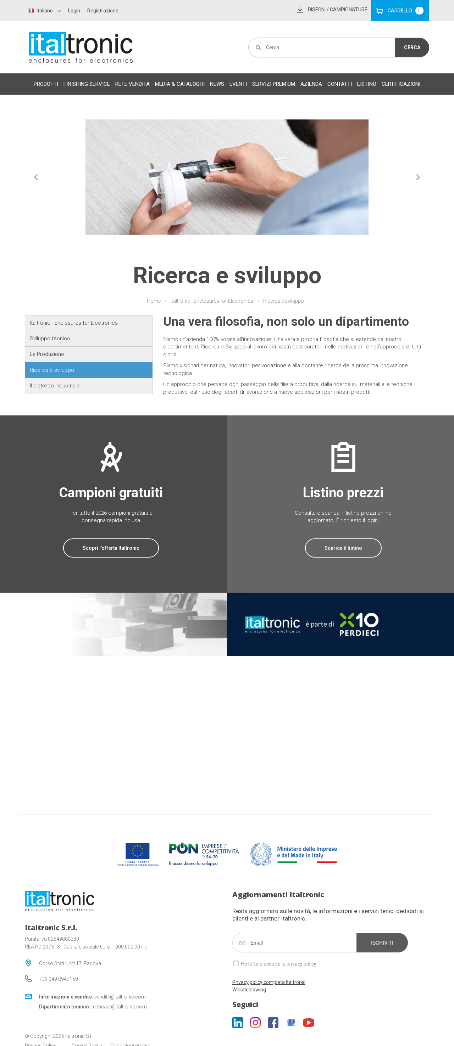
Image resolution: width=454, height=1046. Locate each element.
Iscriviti (382, 942)
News (217, 84)
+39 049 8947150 (58, 979)
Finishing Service (86, 84)
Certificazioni (401, 84)
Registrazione (102, 10)
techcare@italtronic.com (119, 1006)
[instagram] (255, 1022)
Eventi (238, 84)
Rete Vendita (132, 84)
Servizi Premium (273, 84)
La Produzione (47, 354)
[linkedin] (237, 1022)
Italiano (44, 10)
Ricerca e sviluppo (283, 301)
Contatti (339, 84)
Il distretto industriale (55, 385)
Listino (366, 84)
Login (74, 10)
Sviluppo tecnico (50, 338)
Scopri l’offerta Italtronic (111, 548)
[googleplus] (291, 1022)
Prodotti (46, 84)
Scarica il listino (343, 548)
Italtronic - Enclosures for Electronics (212, 301)
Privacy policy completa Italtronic (268, 982)
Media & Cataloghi (180, 84)
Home (154, 301)
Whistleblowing (249, 989)
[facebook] (273, 1022)
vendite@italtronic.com (120, 997)
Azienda (311, 84)
